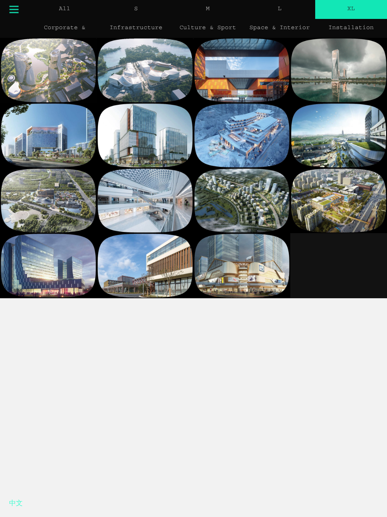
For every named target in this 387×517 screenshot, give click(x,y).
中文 (16, 504)
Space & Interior (279, 28)
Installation (351, 28)
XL (351, 9)
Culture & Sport (208, 28)
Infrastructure (136, 28)
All (64, 9)
